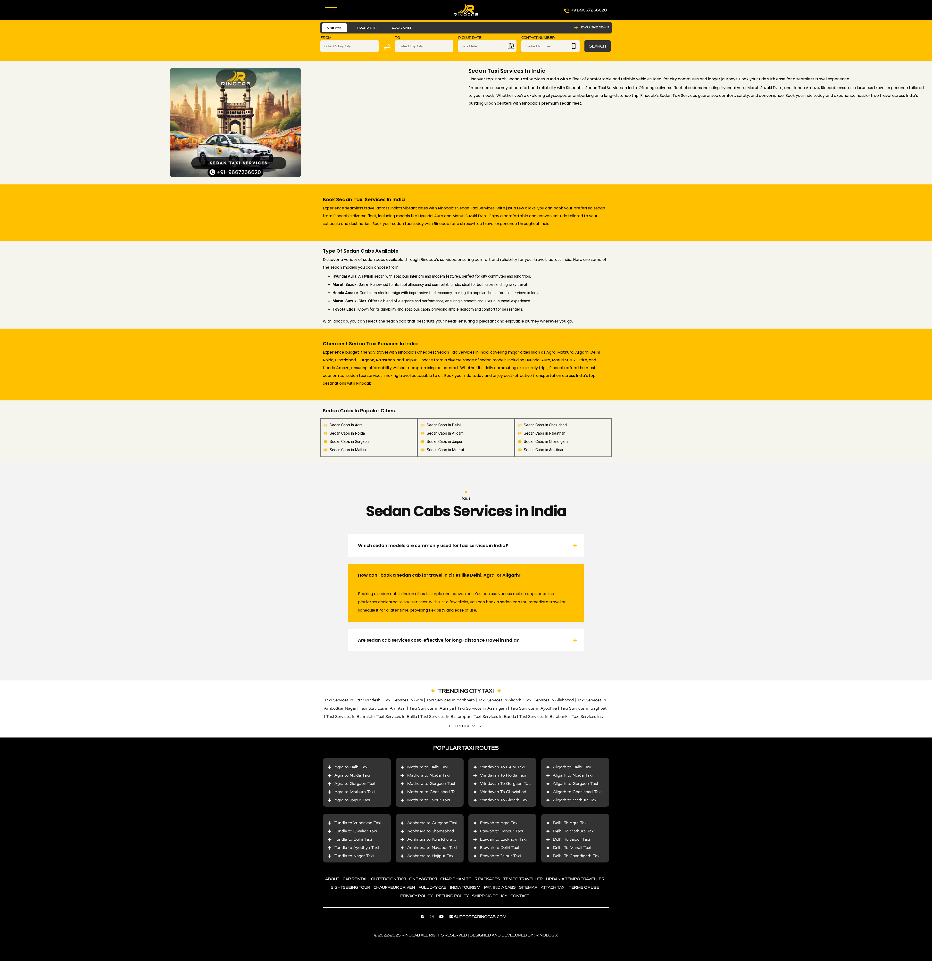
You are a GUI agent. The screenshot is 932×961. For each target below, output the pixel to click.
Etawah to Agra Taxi (499, 822)
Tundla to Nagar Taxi (354, 855)
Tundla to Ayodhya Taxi (356, 847)
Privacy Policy (416, 895)
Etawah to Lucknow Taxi (503, 839)
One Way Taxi (423, 878)
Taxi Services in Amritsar (382, 708)
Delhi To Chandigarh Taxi (576, 855)
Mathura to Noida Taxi (428, 775)
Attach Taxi (553, 887)
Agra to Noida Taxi (352, 775)
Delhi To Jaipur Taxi (571, 839)
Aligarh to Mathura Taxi (575, 800)
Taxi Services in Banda (495, 716)
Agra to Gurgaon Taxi (354, 783)
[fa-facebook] (425, 916)
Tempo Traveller (523, 878)
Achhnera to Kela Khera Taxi (434, 839)
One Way (334, 27)
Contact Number (538, 38)
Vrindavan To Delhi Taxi (502, 767)
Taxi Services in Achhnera (450, 700)
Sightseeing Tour (350, 887)
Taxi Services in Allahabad (549, 700)
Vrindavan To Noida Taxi (503, 775)
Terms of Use (584, 887)
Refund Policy (452, 895)
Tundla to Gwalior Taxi (355, 831)
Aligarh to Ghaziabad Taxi (577, 791)
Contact (519, 895)
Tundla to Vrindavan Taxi (357, 822)
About (332, 878)
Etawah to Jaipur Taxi (500, 855)
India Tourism (465, 887)
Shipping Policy (489, 895)
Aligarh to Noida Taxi (573, 775)
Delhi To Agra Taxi (570, 822)
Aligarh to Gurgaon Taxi (575, 783)
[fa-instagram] (434, 916)
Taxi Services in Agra (403, 700)
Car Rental (355, 878)
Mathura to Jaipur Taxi (428, 800)
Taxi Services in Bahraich (349, 716)
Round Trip (366, 27)
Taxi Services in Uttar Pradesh (352, 700)
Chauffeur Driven (394, 887)
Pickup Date (470, 38)
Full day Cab (432, 887)
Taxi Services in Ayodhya (533, 708)
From (326, 38)
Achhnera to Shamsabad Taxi (435, 831)
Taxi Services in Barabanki (543, 716)
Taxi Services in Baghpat (583, 708)
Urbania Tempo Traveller (575, 878)
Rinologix (547, 935)
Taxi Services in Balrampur (445, 716)
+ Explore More (466, 725)
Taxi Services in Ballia (396, 716)
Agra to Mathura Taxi (354, 791)
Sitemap (528, 887)
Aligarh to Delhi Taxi (572, 767)
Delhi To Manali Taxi (572, 847)
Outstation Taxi (388, 878)
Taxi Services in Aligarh (500, 700)
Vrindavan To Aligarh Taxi (504, 800)
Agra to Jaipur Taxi (352, 800)
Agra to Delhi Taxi (351, 767)
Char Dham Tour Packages (470, 878)
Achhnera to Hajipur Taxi (430, 855)
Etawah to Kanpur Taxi (501, 831)
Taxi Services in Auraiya (431, 708)
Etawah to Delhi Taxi (499, 847)
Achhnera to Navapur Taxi (432, 847)
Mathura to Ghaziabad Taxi (433, 791)
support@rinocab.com (480, 916)
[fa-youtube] (444, 916)
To (397, 38)
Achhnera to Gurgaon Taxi (432, 822)
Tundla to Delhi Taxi (353, 839)
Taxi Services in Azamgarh (482, 708)
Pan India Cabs (500, 887)
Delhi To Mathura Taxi (574, 831)
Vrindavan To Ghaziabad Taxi (507, 791)
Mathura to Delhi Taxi (427, 767)
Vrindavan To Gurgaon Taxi (506, 783)
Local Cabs (401, 27)
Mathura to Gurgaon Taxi (431, 783)
